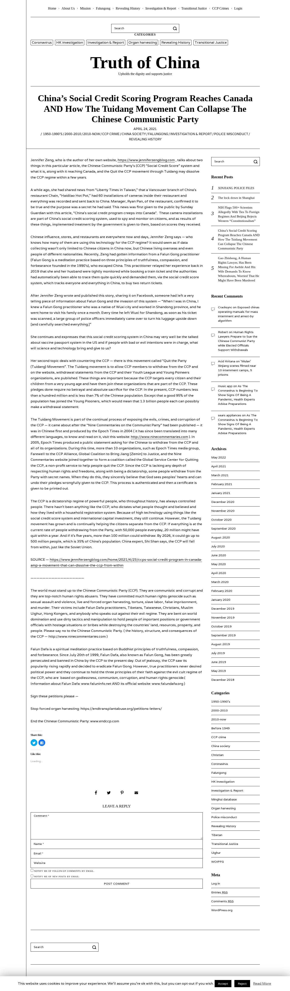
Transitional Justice (194, 8)
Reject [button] (242, 983)
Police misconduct (231, 134)
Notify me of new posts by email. (57, 876)
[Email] (136, 792)
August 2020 (220, 537)
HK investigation (69, 42)
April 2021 (218, 466)
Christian (217, 755)
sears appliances (229, 415)
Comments (222, 901)
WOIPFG (217, 862)
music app (225, 386)
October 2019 (221, 626)
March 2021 (220, 475)
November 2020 (223, 511)
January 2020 (220, 600)
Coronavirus (42, 42)
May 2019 (218, 671)
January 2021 (220, 493)
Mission (85, 8)
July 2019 (218, 653)
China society (134, 134)
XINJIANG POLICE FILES (236, 188)
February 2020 (221, 591)
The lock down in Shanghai (236, 197)
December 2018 (222, 680)
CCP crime (111, 134)
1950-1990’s (52, 134)
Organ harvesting (142, 42)
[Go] (175, 28)
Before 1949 (220, 728)
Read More (262, 983)
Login (238, 8)
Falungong (103, 8)
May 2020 (218, 564)
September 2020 (223, 528)
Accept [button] (223, 983)
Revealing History (128, 8)
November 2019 (223, 617)
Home (52, 8)
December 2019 (222, 608)
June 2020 (218, 555)
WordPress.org (221, 910)
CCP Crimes (220, 8)
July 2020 (218, 546)
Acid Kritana (226, 361)
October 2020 (221, 520)
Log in (215, 883)
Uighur (216, 853)
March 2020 (220, 582)
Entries (219, 892)
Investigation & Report (160, 8)
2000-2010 (73, 134)
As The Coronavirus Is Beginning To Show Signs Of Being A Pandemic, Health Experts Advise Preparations (238, 395)
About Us (68, 8)
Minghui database (224, 799)
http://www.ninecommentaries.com (159, 437)
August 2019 (220, 644)
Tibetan (216, 835)
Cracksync (225, 307)
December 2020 (222, 502)
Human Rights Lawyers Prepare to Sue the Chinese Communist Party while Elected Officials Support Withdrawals (237, 341)
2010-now (91, 134)
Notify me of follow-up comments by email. (64, 871)
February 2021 (221, 484)
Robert (223, 332)
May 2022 (218, 457)
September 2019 (223, 635)
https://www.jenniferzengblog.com (146, 160)
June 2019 (218, 662)
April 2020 (218, 573)
